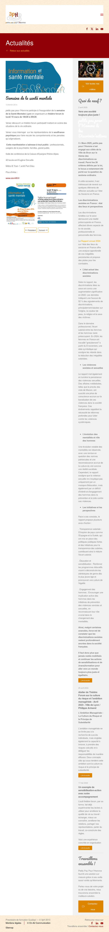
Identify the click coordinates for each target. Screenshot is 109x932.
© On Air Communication (38, 922)
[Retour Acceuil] (16, 15)
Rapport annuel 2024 (90, 240)
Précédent (32, 230)
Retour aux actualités (20, 50)
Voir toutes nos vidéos (92, 86)
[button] (101, 14)
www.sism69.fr (12, 178)
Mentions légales (13, 922)
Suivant (42, 230)
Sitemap (9, 927)
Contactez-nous (93, 906)
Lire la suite (85, 680)
